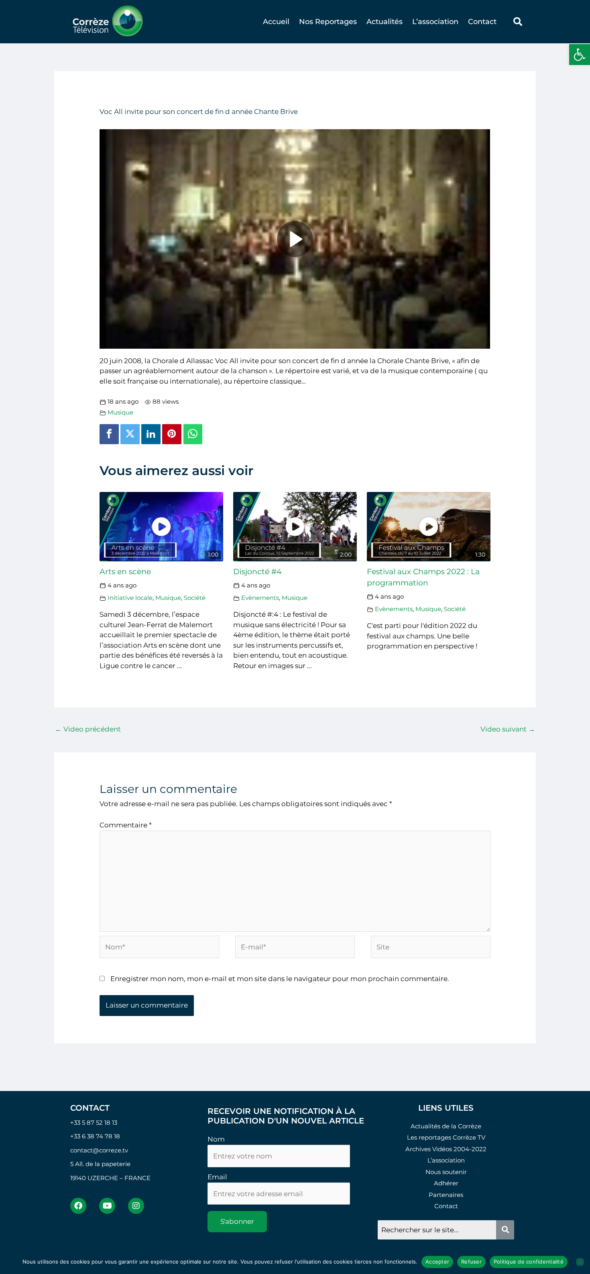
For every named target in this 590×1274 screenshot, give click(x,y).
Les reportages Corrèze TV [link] (446, 1137)
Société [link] (194, 597)
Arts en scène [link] (125, 571)
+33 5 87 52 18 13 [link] (93, 1122)
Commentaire (126, 825)
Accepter (437, 1261)
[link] (579, 54)
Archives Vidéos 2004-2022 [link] (445, 1149)
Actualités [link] (384, 21)
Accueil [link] (276, 21)
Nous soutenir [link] (446, 1172)
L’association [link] (435, 21)
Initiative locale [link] (130, 597)
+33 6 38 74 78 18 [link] (95, 1136)
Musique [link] (120, 412)
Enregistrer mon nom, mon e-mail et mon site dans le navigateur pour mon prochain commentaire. (279, 979)
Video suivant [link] (507, 729)
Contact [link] (482, 21)
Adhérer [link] (446, 1183)
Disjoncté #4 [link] (257, 571)
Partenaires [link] (446, 1195)
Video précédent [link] (88, 729)
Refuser (471, 1261)
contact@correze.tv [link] (99, 1150)
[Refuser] (580, 1262)
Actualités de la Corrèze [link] (446, 1126)
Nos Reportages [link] (328, 21)
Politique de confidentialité (529, 1261)
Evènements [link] (260, 597)
